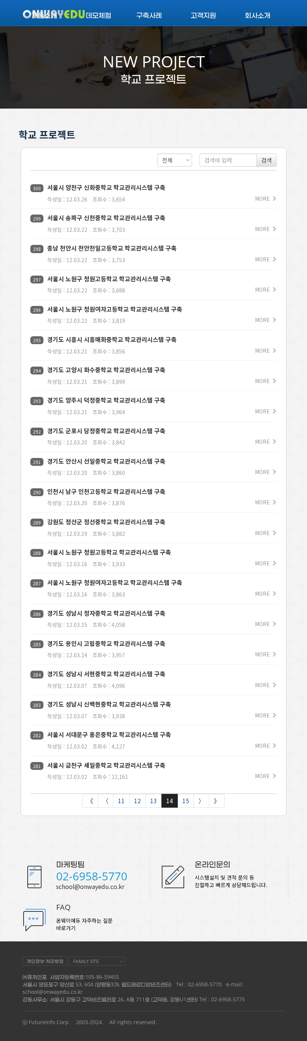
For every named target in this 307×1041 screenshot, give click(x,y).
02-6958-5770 (91, 876)
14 (169, 800)
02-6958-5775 (228, 999)
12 (137, 800)
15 (185, 800)
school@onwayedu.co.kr (90, 886)
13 (153, 800)
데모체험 (98, 14)
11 (121, 800)
